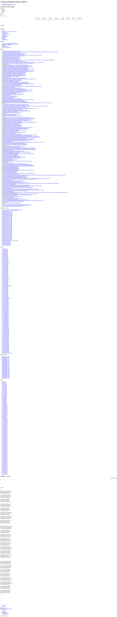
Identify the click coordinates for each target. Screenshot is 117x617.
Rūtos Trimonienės (5, 33)
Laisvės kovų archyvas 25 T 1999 (7, 228)
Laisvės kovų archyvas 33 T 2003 (7, 235)
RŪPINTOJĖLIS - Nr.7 (5, 362)
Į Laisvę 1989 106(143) (5, 332)
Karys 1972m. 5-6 (4, 473)
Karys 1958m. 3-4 (4, 414)
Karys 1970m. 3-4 (4, 464)
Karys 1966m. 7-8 (4, 449)
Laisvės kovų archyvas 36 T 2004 (7, 237)
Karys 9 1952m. (4, 390)
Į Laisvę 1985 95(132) (5, 323)
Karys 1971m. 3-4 (4, 468)
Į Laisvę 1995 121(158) (5, 344)
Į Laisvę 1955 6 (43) (5, 253)
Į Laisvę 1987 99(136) (5, 326)
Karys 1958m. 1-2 (4, 413)
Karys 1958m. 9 (4, 416)
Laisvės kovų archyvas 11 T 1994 (7, 217)
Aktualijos (3, 34)
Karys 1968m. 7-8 (4, 457)
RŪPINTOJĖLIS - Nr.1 (5, 357)
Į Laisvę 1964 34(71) (5, 275)
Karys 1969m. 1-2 (4, 459)
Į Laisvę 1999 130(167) (5, 352)
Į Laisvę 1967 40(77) (5, 279)
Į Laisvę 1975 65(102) (5, 298)
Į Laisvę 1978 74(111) (5, 306)
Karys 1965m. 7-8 (4, 445)
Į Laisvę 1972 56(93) (5, 292)
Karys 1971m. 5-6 (4, 469)
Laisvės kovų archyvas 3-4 (6, 211)
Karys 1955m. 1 (4, 395)
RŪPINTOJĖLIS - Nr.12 (6, 366)
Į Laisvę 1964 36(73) (5, 277)
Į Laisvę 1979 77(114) (5, 308)
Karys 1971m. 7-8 (4, 470)
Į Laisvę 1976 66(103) (5, 299)
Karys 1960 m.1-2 (4, 422)
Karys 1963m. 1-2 (4, 434)
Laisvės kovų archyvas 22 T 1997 (7, 226)
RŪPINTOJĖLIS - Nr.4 (5, 359)
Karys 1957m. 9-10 (5, 412)
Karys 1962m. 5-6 (4, 432)
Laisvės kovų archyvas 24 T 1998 (7, 227)
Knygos (3, 11)
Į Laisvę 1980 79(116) (5, 310)
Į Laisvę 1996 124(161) (5, 347)
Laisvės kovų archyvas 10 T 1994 (7, 216)
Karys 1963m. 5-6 (4, 436)
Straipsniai (3, 10)
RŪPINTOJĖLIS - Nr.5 (5, 360)
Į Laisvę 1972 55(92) (5, 291)
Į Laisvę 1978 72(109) (5, 304)
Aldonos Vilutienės (5, 35)
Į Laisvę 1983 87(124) (5, 316)
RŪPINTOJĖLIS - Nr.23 (6, 375)
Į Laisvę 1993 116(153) (5, 340)
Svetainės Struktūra (5, 39)
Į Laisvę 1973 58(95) (5, 293)
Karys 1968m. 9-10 (5, 458)
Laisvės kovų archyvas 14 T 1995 (7, 219)
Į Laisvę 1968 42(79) (5, 281)
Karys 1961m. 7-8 (4, 429)
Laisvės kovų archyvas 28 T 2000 (7, 231)
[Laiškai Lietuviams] (3, 609)
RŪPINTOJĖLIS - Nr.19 (6, 372)
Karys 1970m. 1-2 (4, 463)
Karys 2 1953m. (4, 392)
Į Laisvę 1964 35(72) (5, 276)
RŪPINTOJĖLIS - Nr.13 (6, 367)
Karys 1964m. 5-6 (4, 440)
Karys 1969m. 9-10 (5, 462)
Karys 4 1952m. (4, 386)
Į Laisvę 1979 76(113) (5, 307)
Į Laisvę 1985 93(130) (5, 321)
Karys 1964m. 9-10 (5, 442)
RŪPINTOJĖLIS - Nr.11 (5, 365)
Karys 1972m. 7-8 (4, 474)
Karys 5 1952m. (4, 387)
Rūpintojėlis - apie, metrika (6, 356)
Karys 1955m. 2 (4, 396)
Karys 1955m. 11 (4, 403)
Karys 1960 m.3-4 (4, 423)
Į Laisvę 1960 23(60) (5, 266)
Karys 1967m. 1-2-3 (5, 451)
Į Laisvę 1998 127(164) (5, 349)
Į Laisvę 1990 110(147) (5, 335)
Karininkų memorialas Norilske (6, 245)
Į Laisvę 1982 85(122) (5, 315)
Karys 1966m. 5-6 (4, 448)
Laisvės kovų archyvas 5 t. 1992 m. (7, 212)
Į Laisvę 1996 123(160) (5, 346)
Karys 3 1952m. (4, 385)
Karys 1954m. (4, 394)
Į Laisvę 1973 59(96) (5, 294)
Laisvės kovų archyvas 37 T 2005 (7, 238)
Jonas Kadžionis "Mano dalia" (6, 47)
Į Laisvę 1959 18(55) (5, 262)
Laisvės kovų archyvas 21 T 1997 (7, 225)
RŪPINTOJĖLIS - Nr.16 (6, 369)
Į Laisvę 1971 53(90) (5, 289)
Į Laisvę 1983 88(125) (5, 317)
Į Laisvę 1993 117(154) (5, 341)
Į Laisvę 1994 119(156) (5, 343)
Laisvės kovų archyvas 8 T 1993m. (7, 214)
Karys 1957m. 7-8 (4, 411)
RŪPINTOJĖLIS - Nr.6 (5, 361)
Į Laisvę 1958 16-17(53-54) (6, 261)
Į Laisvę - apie (4, 248)
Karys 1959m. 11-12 (5, 421)
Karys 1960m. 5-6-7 (5, 424)
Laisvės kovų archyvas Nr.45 (6, 244)
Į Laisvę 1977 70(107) (5, 302)
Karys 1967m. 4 (4, 452)
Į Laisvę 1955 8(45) (5, 255)
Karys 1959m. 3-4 (4, 419)
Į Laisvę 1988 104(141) (5, 330)
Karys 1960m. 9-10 (5, 425)
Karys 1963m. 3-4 (4, 435)
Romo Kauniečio (4, 32)
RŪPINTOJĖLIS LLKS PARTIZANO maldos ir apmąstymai (11, 114)
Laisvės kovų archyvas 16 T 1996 (7, 221)
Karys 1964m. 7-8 (4, 441)
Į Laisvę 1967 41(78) (5, 280)
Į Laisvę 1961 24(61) (5, 267)
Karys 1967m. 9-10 (5, 454)
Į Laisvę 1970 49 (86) (5, 286)
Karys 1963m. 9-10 (5, 438)
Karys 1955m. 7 (4, 400)
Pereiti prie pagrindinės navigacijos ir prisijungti (9, 4)
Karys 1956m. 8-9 (4, 407)
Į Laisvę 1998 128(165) (5, 350)
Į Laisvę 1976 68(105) (5, 301)
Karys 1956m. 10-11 (5, 408)
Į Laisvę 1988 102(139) (5, 329)
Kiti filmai (3, 45)
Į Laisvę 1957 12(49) (5, 258)
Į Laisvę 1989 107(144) (5, 333)
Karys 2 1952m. (4, 384)
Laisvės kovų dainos (5, 46)
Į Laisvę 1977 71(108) (5, 303)
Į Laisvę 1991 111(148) (5, 336)
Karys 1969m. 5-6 (4, 461)
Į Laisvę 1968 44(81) (5, 283)
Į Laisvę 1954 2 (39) (5, 250)
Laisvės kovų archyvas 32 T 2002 (7, 234)
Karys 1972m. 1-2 (4, 471)
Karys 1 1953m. (4, 391)
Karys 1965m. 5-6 (4, 444)
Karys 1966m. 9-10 (5, 450)
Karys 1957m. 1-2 (4, 409)
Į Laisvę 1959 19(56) (5, 263)
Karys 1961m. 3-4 (4, 427)
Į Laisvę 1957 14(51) (5, 260)
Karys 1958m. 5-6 (4, 415)
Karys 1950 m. (4, 382)
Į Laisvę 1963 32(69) (5, 274)
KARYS (3, 381)
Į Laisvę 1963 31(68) (5, 273)
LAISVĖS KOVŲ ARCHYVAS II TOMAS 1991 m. (10, 210)
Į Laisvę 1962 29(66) (5, 271)
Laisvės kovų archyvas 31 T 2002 (7, 233)
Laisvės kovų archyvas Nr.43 (6, 242)
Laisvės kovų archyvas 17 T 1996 (7, 222)
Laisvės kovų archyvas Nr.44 (6, 243)
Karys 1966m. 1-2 (4, 447)
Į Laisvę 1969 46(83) (5, 284)
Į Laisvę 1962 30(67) (5, 272)
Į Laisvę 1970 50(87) (5, 287)
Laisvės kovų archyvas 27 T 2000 (7, 230)
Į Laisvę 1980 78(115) (5, 309)
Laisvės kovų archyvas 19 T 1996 (7, 223)
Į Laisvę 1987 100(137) (5, 327)
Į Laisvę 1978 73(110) (5, 305)
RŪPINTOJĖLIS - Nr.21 (6, 373)
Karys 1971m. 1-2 (4, 467)
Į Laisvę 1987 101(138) (5, 328)
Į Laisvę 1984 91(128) (5, 320)
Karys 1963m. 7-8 (4, 437)
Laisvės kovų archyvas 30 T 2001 (7, 232)
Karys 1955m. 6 (4, 399)
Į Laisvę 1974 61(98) (5, 296)
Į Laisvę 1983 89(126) (5, 318)
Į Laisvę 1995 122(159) (5, 345)
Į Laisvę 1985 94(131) (5, 322)
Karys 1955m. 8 (4, 401)
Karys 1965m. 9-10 (5, 446)
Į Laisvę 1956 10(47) (5, 256)
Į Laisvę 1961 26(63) (5, 269)
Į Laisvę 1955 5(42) (5, 252)
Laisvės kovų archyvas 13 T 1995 (7, 218)
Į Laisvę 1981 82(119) (5, 312)
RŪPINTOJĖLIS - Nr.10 (6, 364)
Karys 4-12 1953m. (5, 393)
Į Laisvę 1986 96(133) (5, 324)
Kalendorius (4, 37)
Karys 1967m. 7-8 (4, 453)
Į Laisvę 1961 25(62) (5, 268)
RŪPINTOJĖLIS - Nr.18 (6, 371)
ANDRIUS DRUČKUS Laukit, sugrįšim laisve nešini (10, 240)
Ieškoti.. (1, 15)
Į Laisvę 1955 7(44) (5, 254)
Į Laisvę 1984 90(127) (5, 319)
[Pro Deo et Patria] (3, 607)
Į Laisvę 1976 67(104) (5, 300)
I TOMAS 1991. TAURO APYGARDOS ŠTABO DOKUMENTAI (12, 209)
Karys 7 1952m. (4, 388)
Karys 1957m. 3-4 (4, 410)
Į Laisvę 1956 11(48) (5, 257)
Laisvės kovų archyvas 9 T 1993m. (7, 215)
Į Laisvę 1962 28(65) (5, 270)
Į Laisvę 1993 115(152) (5, 339)
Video (3, 12)
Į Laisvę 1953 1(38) (5, 249)
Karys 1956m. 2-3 (4, 405)
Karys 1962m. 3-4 (4, 431)
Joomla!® (5, 615)
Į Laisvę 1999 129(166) (5, 351)
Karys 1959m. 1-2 (4, 418)
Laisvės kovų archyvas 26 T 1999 (7, 229)
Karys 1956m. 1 (4, 404)
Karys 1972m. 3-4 (4, 472)
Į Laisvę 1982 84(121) (5, 314)
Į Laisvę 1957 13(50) (5, 259)
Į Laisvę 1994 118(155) (5, 342)
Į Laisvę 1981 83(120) (5, 313)
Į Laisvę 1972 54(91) (5, 290)
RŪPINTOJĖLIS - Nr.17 (6, 370)
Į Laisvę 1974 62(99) (5, 297)
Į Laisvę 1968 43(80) (5, 282)
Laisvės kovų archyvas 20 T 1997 (7, 224)
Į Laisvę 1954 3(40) (5, 251)
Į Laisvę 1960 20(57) (5, 264)
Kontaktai (3, 38)
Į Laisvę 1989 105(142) (5, 331)
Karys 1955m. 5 (4, 398)
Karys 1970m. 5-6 (4, 465)
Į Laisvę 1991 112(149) (5, 337)
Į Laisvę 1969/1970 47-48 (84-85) (7, 285)
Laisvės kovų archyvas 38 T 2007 (7, 239)
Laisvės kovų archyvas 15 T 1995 (7, 220)
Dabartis (3, 30)
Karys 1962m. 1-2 (4, 430)
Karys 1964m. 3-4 (4, 439)
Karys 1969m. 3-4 (4, 460)
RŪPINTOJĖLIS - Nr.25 (6, 377)
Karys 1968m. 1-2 (4, 455)
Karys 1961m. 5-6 (4, 428)
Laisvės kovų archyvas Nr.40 (6, 241)
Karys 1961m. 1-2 (4, 426)
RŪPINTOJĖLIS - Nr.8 (5, 363)
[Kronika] (6, 608)
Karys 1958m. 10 (4, 417)
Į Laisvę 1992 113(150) (5, 338)
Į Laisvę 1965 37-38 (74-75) (6, 278)
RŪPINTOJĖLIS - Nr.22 (6, 374)
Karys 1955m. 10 (4, 402)
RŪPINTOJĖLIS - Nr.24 (6, 376)
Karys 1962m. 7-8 (4, 433)
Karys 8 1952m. (4, 389)
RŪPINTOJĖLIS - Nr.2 (5, 358)
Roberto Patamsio (4, 36)
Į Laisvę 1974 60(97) (5, 295)
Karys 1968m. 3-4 (4, 456)
